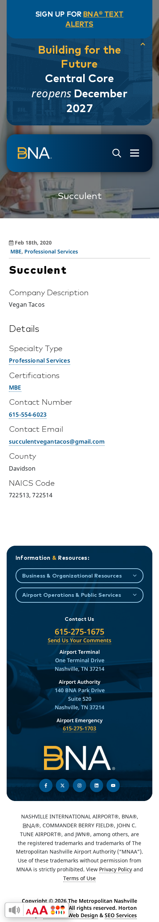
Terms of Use (79, 878)
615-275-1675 (79, 631)
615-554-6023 (28, 414)
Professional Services (51, 251)
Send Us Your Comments (79, 640)
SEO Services (121, 915)
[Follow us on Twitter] (62, 785)
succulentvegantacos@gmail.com (57, 441)
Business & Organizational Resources (72, 575)
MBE (15, 251)
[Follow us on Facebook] (46, 785)
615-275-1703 (79, 728)
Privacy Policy (115, 869)
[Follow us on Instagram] (79, 785)
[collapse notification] (143, 44)
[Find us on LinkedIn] (96, 785)
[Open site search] (117, 153)
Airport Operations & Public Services (71, 594)
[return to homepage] (35, 153)
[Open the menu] (134, 153)
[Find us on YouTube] (113, 785)
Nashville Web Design (70, 915)
